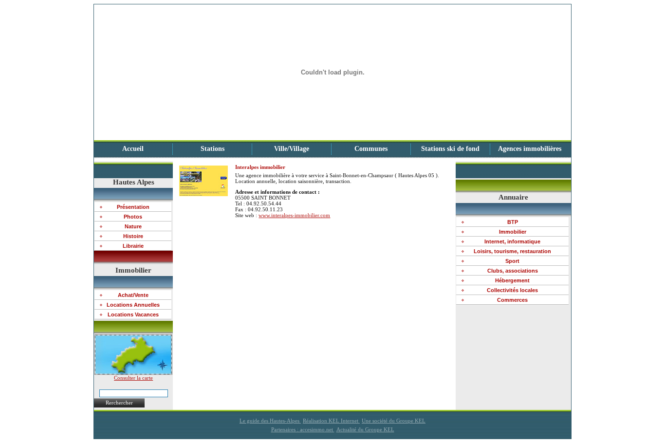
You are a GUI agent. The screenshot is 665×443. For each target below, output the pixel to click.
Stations (212, 148)
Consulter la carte (133, 378)
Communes (371, 148)
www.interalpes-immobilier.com (294, 215)
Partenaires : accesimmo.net (302, 429)
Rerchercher (119, 403)
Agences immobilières (529, 148)
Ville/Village (291, 148)
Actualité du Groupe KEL (365, 429)
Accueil (133, 148)
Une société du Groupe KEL (393, 421)
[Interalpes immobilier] (203, 194)
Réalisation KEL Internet (331, 421)
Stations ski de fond (450, 148)
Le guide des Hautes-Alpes (270, 421)
